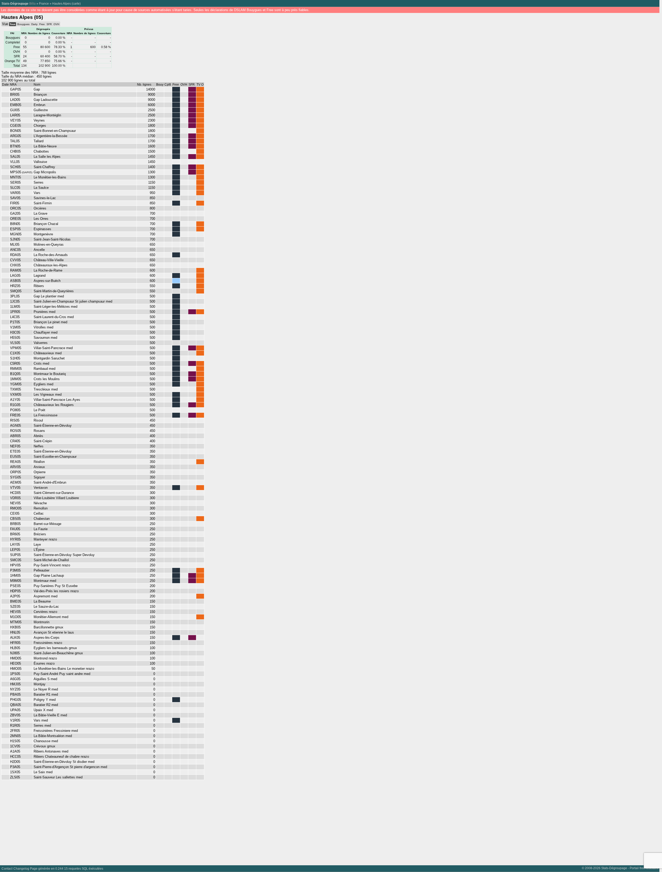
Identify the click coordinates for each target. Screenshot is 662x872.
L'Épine (39, 550)
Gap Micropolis (45, 172)
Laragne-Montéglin (47, 115)
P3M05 (15, 570)
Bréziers (40, 534)
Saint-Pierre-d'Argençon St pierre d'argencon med (70, 767)
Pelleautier (41, 570)
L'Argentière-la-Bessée (50, 136)
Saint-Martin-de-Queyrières (54, 291)
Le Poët (39, 410)
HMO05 (15, 669)
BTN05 (15, 146)
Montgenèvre (43, 234)
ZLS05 (15, 777)
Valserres (41, 343)
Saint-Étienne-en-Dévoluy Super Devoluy (64, 555)
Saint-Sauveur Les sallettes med (58, 777)
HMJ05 (15, 684)
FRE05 (15, 415)
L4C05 (15, 317)
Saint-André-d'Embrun (50, 482)
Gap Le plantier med (49, 296)
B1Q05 (15, 374)
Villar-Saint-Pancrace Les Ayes (57, 400)
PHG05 (15, 700)
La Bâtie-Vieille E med (50, 715)
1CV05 (15, 746)
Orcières (40, 208)
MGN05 (15, 234)
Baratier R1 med (46, 694)
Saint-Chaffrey (44, 167)
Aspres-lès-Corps (46, 638)
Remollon (41, 508)
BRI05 (14, 94)
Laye (37, 544)
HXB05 (15, 627)
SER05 (15, 182)
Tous (13, 24)
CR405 (15, 441)
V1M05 (15, 327)
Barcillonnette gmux (48, 627)
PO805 (15, 410)
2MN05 (15, 736)
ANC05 (15, 250)
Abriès (38, 436)
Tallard (38, 141)
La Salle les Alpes (47, 157)
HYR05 (15, 539)
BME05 (15, 601)
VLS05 (15, 343)
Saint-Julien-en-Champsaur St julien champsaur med (73, 301)
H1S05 (15, 741)
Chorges (40, 125)
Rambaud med (44, 369)
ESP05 (15, 229)
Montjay (40, 684)
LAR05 (15, 115)
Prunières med (44, 312)
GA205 (15, 213)
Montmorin (41, 622)
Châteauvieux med (48, 353)
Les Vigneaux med (48, 394)
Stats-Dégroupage (15, 3)
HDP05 (15, 591)
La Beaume (42, 601)
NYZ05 (15, 689)
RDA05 (15, 255)
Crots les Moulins (47, 379)
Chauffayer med (45, 332)
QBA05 (15, 705)
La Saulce (41, 188)
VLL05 (15, 162)
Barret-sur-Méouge (47, 524)
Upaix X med (43, 710)
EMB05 (15, 105)
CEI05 (14, 513)
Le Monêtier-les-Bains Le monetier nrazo (64, 669)
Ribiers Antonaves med (51, 751)
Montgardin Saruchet (49, 358)
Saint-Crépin (43, 441)
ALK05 (15, 638)
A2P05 (15, 596)
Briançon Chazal (46, 224)
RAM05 (15, 270)
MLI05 (14, 244)
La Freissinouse (45, 415)
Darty (34, 24)
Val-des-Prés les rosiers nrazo (56, 591)
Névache (40, 503)
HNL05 (15, 632)
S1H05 (15, 358)
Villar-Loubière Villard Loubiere (56, 498)
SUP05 (15, 555)
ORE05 (15, 219)
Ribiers (39, 286)
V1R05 (15, 720)
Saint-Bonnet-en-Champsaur (55, 131)
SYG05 (15, 477)
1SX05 (15, 772)
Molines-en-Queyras (49, 244)
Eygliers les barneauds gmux (55, 648)
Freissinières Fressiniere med (56, 731)
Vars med (41, 720)
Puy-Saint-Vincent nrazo (52, 565)
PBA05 (15, 694)
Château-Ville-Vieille (49, 260)
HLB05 (15, 648)
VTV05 (15, 488)
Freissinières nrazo (48, 643)
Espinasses (42, 229)
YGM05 (15, 384)
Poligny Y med (45, 700)
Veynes (39, 120)
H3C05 (15, 332)
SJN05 (15, 239)
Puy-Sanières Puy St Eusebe (56, 586)
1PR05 (15, 312)
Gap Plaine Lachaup (49, 575)
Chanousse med (46, 741)
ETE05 (15, 451)
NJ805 (15, 653)
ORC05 (15, 208)
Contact (7, 868)
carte (76, 3)
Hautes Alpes (61, 3)
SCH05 (15, 167)
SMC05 (15, 560)
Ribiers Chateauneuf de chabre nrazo (61, 756)
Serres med (42, 725)
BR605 (15, 534)
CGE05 (15, 125)
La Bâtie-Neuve (45, 146)
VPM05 (15, 348)
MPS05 (15, 172)
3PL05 (15, 296)
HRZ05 (15, 286)
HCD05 (15, 493)
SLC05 (15, 188)
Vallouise (40, 162)
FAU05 (15, 529)
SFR (49, 24)
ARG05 (15, 136)
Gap (37, 89)
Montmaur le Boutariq (50, 374)
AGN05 (15, 425)
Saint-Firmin (43, 203)
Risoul (38, 420)
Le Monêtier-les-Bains (50, 177)
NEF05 (15, 446)
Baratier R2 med (46, 705)
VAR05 (15, 193)
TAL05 (15, 141)
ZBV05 (15, 715)
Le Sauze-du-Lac (46, 606)
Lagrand (40, 275)
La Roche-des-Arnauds (51, 255)
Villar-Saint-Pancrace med (53, 348)
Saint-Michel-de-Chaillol (51, 560)
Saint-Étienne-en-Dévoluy (53, 425)
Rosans (39, 431)
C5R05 (15, 363)
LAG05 (15, 275)
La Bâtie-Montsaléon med (53, 736)
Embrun (39, 105)
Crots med (41, 363)
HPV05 (15, 565)
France (44, 3)
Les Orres (41, 219)
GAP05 (15, 89)
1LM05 (15, 307)
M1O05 (15, 617)
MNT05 (15, 177)
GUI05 (15, 110)
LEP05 (15, 550)
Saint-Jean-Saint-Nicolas (52, 239)
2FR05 (15, 731)
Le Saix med (43, 772)
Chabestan (42, 519)
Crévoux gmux (44, 746)
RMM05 (16, 369)
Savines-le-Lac (45, 198)
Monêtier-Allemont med (51, 617)
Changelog (21, 868)
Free (42, 24)
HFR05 (15, 643)
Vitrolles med (43, 327)
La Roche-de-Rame (48, 270)
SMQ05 (15, 291)
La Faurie (41, 529)
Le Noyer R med (46, 689)
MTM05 (15, 622)
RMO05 (15, 508)
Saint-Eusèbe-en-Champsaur (55, 456)
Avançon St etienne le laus (54, 632)
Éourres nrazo (44, 663)
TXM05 (15, 389)
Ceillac (39, 513)
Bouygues (23, 24)
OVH (56, 24)
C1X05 (15, 353)
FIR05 (14, 203)
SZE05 (15, 606)
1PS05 (15, 674)
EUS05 (15, 456)
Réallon (39, 462)
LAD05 (15, 100)
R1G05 (15, 405)
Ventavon (41, 488)
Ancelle (39, 250)
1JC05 (15, 301)
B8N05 (15, 224)
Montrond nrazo (45, 658)
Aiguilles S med (45, 679)
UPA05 (15, 710)
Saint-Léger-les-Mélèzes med (55, 307)
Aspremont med (45, 596)
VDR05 (15, 498)
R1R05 (15, 725)
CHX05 (15, 265)
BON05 (15, 131)
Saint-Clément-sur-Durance (54, 493)
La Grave (40, 213)
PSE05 (15, 586)
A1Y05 (15, 400)
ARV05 (15, 467)
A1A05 (15, 751)
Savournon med (45, 338)
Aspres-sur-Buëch (47, 281)
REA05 (15, 462)
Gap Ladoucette (45, 100)
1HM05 (15, 575)
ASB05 (15, 281)
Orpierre (40, 472)
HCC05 (15, 756)
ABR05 (15, 436)
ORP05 (15, 472)
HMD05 (15, 658)
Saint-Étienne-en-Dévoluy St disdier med (64, 762)
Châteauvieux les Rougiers (54, 405)
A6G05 (15, 679)
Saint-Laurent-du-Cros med (54, 317)
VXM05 (15, 394)
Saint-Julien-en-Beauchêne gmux (58, 653)
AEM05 (15, 482)
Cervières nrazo (45, 612)
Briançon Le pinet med (50, 322)
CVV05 (15, 260)
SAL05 (15, 157)
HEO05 (15, 663)
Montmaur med (45, 581)
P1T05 (15, 322)
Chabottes (41, 151)
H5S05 (15, 338)
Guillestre (41, 110)
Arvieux (39, 467)
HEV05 (15, 612)
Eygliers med (43, 384)
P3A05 (15, 767)
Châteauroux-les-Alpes (50, 265)
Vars (37, 193)
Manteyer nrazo (45, 539)
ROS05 (15, 431)
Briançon (40, 94)
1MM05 (15, 379)
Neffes (38, 446)
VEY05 (15, 120)
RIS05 (14, 420)
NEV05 (15, 503)
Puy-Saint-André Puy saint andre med (62, 674)
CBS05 (15, 519)
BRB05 (15, 524)
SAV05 (15, 198)
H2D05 (15, 762)
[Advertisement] (155, 821)
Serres (38, 182)
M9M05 (15, 581)
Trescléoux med (46, 389)
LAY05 (15, 544)
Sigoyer (39, 477)
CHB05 (15, 151)
